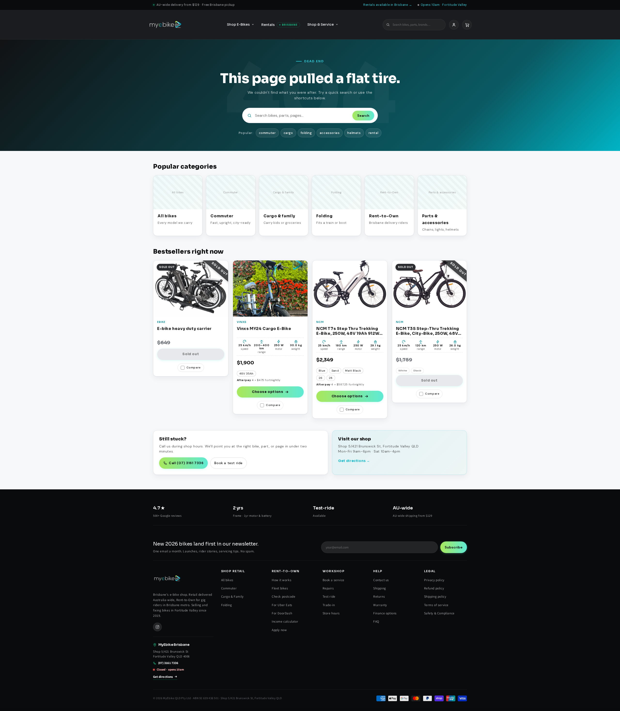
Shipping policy (435, 596)
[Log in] (454, 24)
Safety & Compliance (439, 613)
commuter (267, 133)
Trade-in (329, 605)
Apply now (279, 630)
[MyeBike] (165, 25)
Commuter (229, 588)
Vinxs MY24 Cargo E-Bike (264, 328)
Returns (379, 596)
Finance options (385, 613)
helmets (354, 133)
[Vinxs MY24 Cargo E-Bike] (270, 288)
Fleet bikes (280, 588)
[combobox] (417, 25)
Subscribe (454, 547)
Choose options (267, 392)
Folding (226, 605)
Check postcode (283, 596)
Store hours (331, 613)
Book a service (333, 580)
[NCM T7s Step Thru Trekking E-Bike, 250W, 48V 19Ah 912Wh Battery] (349, 288)
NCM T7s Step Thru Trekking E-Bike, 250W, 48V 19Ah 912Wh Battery (349, 331)
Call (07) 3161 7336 (186, 463)
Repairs (328, 588)
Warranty (380, 605)
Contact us (381, 580)
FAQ (376, 621)
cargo (288, 133)
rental (374, 133)
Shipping (379, 588)
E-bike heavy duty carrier (184, 328)
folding (306, 133)
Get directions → (354, 461)
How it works (281, 580)
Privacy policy (434, 580)
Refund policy (434, 588)
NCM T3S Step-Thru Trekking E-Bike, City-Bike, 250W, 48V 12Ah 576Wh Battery (427, 331)
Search (363, 115)
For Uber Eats (282, 605)
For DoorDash (282, 613)
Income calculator (285, 621)
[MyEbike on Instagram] (157, 627)
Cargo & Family (232, 596)
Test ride (329, 596)
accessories (330, 133)
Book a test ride (228, 463)
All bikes (227, 580)
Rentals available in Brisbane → (387, 5)
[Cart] (467, 24)
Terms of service (436, 605)
